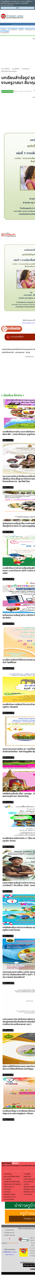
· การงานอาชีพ (27, 1194)
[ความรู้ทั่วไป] (4, 32)
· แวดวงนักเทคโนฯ (8, 1199)
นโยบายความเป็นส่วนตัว (7, 5)
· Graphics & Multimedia (11, 1182)
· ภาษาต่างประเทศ (28, 1182)
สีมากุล (28, 352)
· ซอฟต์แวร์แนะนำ (8, 1187)
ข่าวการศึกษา (5, 69)
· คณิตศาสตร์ (27, 1176)
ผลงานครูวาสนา (19, 352)
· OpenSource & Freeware (12, 1184)
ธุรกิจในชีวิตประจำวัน (8, 352)
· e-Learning (7, 1179)
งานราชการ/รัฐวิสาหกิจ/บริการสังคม (15, 70)
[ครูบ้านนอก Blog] (21, 29)
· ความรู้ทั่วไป (27, 1174)
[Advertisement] (17, 1138)
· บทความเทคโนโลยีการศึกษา (11, 1176)
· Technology (7, 1174)
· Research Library (9, 1194)
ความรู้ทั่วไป (15, 69)
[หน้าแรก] (3, 29)
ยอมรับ (17, 7)
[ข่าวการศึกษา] (12, 29)
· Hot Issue (7, 1192)
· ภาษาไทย (26, 1184)
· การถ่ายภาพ (7, 1189)
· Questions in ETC (9, 1197)
